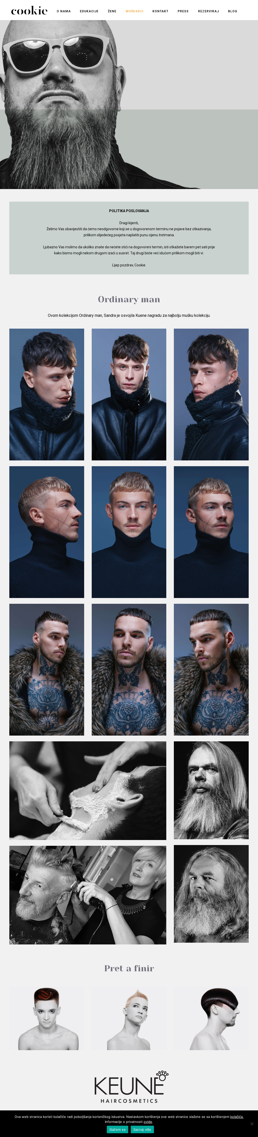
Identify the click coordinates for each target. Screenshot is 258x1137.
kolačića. (237, 1117)
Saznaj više (142, 1129)
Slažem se (117, 1129)
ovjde (148, 1122)
